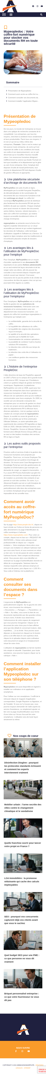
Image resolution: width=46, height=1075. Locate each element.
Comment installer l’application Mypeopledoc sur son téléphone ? (24, 101)
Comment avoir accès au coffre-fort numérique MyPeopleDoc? (24, 94)
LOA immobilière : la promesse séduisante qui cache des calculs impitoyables (21, 881)
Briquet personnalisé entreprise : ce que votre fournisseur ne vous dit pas (21, 996)
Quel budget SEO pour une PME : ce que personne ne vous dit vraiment (21, 958)
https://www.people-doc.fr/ (23, 525)
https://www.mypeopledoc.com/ (16, 535)
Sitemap (27, 1068)
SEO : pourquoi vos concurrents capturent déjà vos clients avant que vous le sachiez (21, 919)
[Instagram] (37, 6)
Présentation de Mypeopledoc (20, 91)
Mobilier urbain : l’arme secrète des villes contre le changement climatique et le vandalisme (22, 807)
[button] (11, 14)
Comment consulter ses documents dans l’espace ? (24, 98)
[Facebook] (33, 6)
